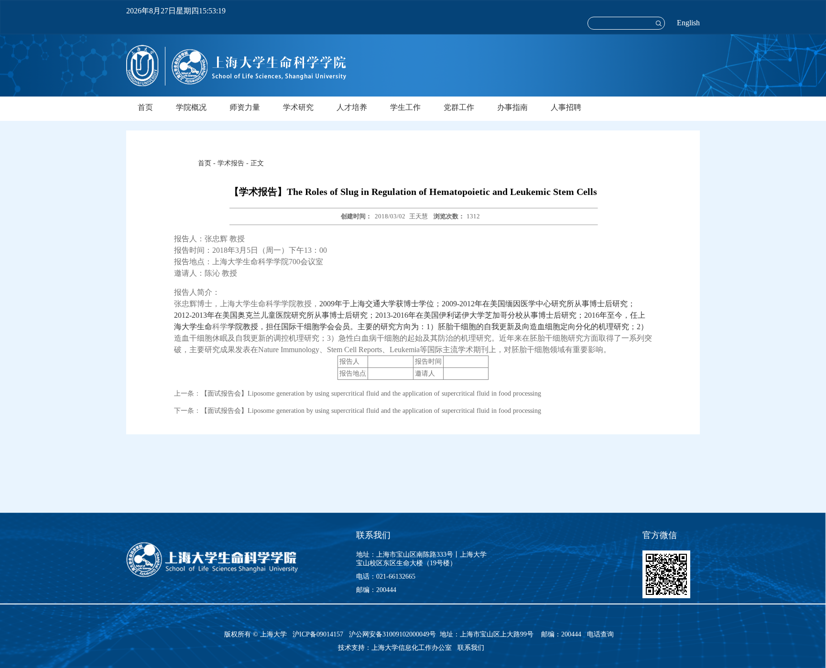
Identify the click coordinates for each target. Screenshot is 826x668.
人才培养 (352, 107)
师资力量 (244, 107)
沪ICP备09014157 (319, 634)
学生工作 (405, 107)
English (688, 23)
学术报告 (230, 163)
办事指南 (512, 107)
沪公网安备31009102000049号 (392, 634)
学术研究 (298, 107)
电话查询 (600, 634)
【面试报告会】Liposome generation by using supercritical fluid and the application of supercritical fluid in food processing (371, 393)
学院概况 (191, 107)
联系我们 (471, 647)
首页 (145, 107)
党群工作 (459, 107)
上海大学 (272, 634)
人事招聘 (566, 107)
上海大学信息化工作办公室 (414, 647)
